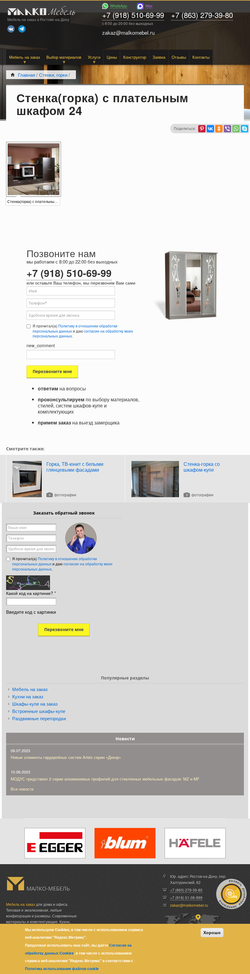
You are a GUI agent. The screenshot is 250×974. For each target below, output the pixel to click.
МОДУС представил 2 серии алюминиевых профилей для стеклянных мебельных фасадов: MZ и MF (105, 779)
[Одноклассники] (219, 128)
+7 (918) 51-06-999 (186, 897)
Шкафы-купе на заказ (35, 703)
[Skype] (244, 128)
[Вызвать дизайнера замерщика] (231, 894)
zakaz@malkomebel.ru (189, 905)
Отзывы (179, 57)
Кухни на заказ (27, 696)
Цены (112, 57)
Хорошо (212, 932)
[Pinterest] (201, 128)
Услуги (94, 57)
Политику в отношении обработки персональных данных (75, 328)
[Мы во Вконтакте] (11, 29)
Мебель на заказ (24, 57)
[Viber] (227, 128)
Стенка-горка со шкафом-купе (202, 466)
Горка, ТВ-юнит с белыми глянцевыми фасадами (74, 466)
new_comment (41, 345)
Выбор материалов (63, 57)
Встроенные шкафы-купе (38, 711)
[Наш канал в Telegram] (22, 29)
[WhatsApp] (236, 128)
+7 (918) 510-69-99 (133, 14)
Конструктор (134, 57)
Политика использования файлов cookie (62, 968)
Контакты (200, 57)
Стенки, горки (53, 75)
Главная (26, 75)
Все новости (22, 789)
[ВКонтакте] (210, 128)
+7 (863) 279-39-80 (202, 14)
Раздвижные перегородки (39, 718)
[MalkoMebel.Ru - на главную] (40, 11)
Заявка (158, 57)
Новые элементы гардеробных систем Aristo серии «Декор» (66, 757)
